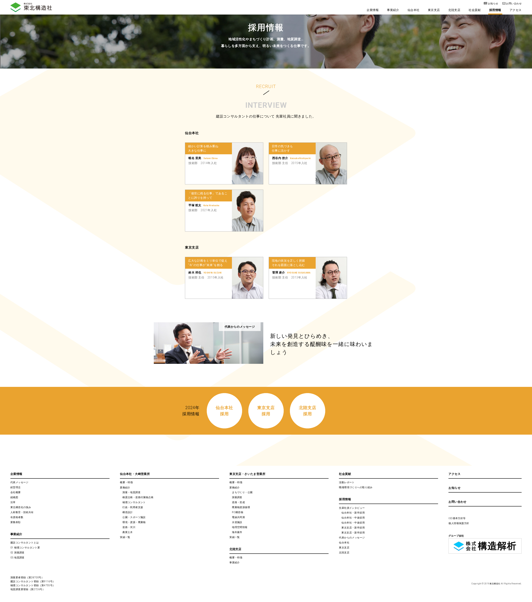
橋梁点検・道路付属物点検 (137, 497)
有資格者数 (16, 517)
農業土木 (127, 532)
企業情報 (373, 10)
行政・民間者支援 (132, 507)
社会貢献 (475, 10)
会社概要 (15, 492)
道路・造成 (238, 502)
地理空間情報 (239, 527)
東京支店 (434, 10)
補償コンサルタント (134, 502)
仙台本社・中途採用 (353, 517)
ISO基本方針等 (457, 518)
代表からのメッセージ (352, 537)
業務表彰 (15, 522)
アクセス (516, 10)
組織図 (14, 497)
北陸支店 (454, 10)
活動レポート (346, 482)
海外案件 (237, 532)
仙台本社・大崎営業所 (135, 474)
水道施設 (237, 522)
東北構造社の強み (20, 507)
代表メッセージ (19, 482)
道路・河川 (128, 527)
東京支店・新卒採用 (353, 527)
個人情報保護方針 (458, 523)
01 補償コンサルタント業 (25, 547)
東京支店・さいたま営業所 (247, 474)
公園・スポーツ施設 (134, 517)
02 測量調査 (17, 552)
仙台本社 (414, 10)
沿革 (13, 502)
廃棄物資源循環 (241, 507)
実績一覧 (125, 537)
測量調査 (237, 497)
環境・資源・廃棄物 (134, 522)
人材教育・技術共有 (22, 512)
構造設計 (127, 512)
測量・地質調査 (131, 492)
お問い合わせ (514, 3)
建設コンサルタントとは (24, 542)
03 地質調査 (17, 557)
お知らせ (493, 3)
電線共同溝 (238, 517)
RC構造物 (237, 512)
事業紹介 (393, 10)
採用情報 (495, 10)
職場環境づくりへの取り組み (355, 487)
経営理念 (15, 487)
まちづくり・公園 (242, 492)
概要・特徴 (126, 482)
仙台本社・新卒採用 (353, 512)
